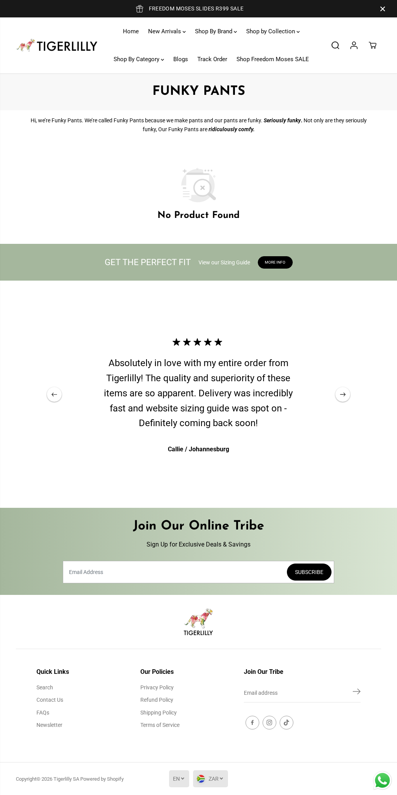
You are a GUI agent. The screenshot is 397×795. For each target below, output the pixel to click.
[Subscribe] (357, 692)
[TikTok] (286, 722)
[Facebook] (252, 722)
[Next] (342, 394)
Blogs (180, 59)
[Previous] (54, 394)
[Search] (335, 45)
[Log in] (353, 45)
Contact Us (49, 700)
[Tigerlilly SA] (56, 45)
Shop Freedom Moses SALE (272, 59)
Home (131, 31)
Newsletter (49, 725)
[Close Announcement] (382, 8)
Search (44, 687)
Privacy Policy (157, 687)
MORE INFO (275, 262)
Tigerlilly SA (66, 779)
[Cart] (372, 45)
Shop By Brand (214, 31)
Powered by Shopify (102, 779)
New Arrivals (165, 31)
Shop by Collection (271, 31)
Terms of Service (160, 725)
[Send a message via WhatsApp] (382, 780)
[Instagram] (269, 722)
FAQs (42, 712)
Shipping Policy (158, 712)
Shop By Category (137, 59)
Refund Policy (156, 700)
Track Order (212, 59)
